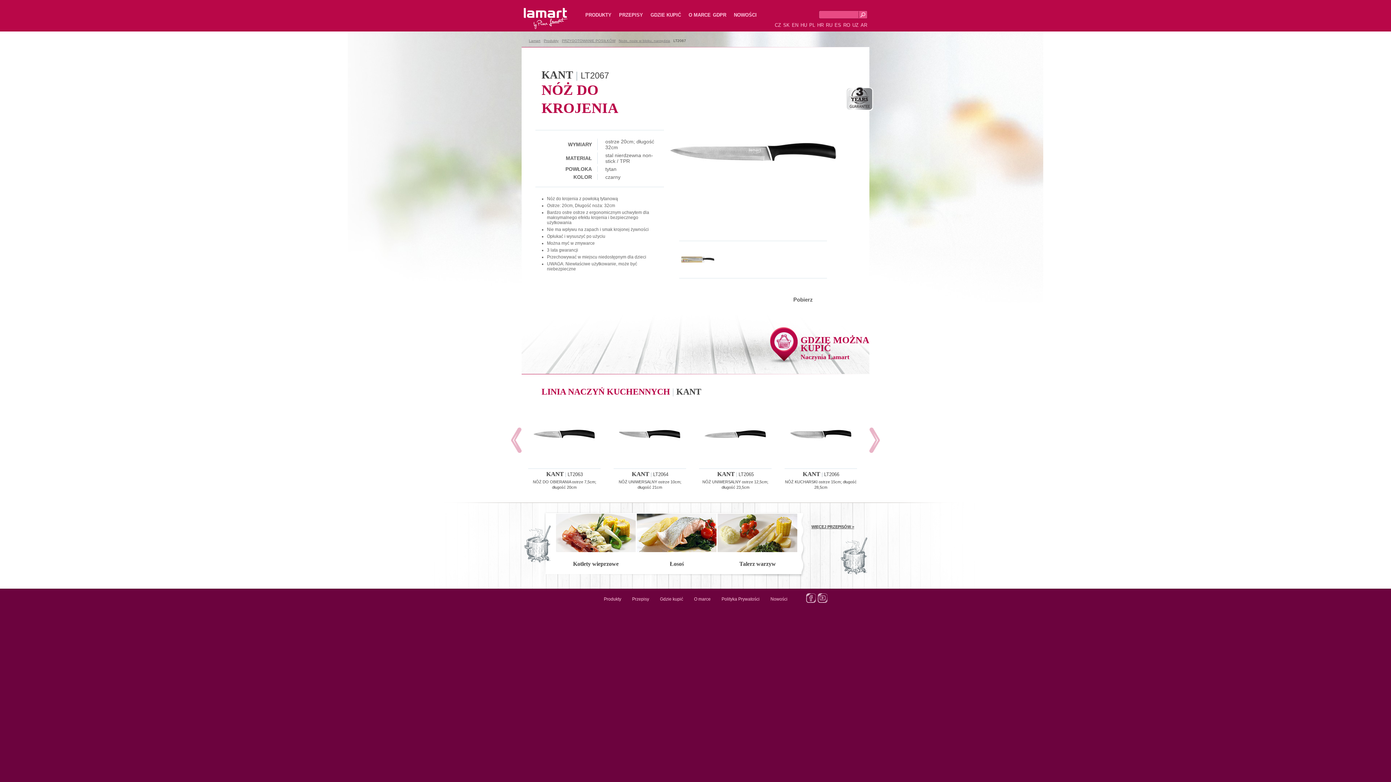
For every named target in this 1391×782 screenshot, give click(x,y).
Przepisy (631, 15)
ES (838, 25)
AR (864, 25)
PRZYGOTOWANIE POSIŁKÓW (588, 41)
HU (804, 25)
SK (786, 25)
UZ (855, 25)
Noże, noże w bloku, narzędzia (644, 41)
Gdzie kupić (666, 15)
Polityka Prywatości (741, 599)
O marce (700, 15)
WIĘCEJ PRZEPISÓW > (832, 527)
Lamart (537, 12)
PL (812, 25)
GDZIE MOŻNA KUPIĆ (835, 348)
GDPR (719, 15)
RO (846, 25)
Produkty (598, 15)
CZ (778, 25)
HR (820, 25)
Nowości (745, 15)
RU (829, 25)
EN (795, 25)
